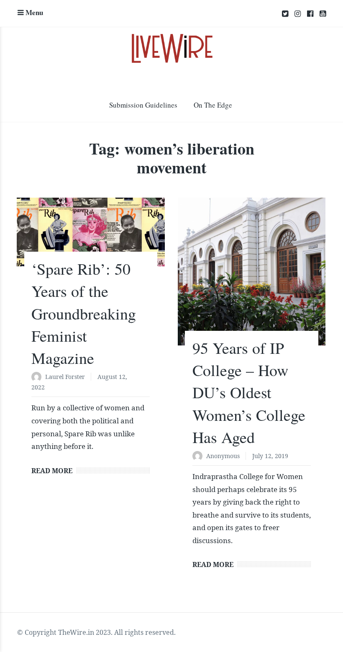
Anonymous (223, 456)
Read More (51, 470)
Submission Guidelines (143, 105)
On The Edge (213, 105)
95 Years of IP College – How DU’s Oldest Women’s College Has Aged (248, 392)
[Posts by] (38, 377)
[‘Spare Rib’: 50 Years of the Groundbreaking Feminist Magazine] (91, 232)
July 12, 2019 (270, 456)
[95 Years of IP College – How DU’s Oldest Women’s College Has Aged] (252, 271)
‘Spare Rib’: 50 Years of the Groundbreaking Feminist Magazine (83, 313)
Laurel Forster (65, 377)
